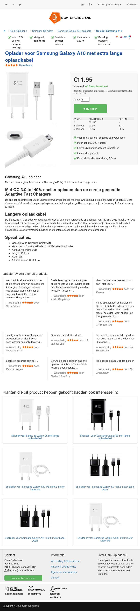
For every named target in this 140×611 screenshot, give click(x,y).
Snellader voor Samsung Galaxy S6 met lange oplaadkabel (105, 437)
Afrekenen (131, 4)
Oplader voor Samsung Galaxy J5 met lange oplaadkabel (35, 437)
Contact (55, 577)
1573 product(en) (109, 4)
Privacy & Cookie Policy (63, 566)
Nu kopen (91, 108)
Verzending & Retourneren (65, 561)
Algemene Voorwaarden (64, 572)
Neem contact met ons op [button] (23, 577)
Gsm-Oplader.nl (30, 605)
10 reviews (25, 65)
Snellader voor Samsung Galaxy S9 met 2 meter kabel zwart (105, 488)
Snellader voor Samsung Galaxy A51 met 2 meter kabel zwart (35, 539)
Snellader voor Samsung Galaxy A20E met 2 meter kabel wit (105, 539)
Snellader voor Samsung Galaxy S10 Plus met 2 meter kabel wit (35, 488)
